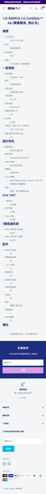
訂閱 (23, 370)
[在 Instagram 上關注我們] (9, 463)
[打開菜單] (4, 8)
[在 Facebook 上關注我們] (4, 463)
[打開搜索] (31, 8)
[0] (41, 8)
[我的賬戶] (36, 8)
